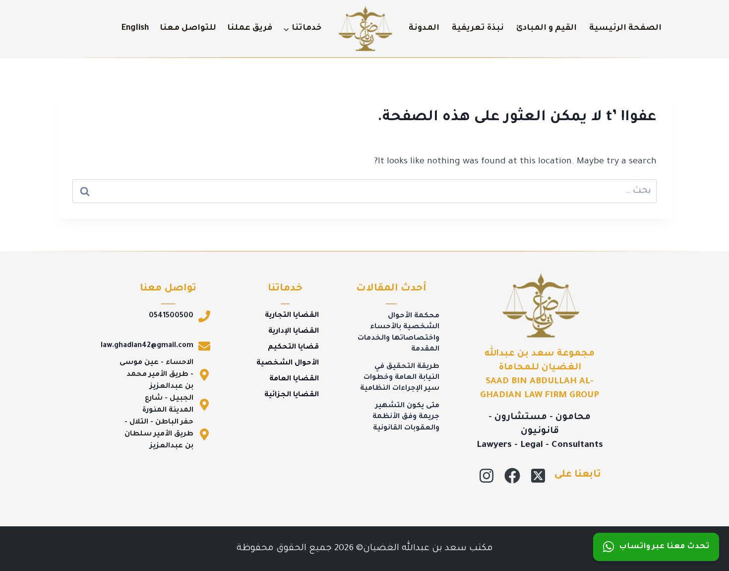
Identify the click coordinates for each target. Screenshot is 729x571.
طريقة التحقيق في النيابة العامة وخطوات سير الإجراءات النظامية (399, 378)
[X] (538, 476)
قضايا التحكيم (293, 348)
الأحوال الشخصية (287, 363)
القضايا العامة (294, 379)
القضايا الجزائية (291, 395)
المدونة (424, 28)
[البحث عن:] (364, 191)
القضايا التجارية (292, 316)
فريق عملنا (249, 28)
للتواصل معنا (188, 28)
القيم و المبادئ (546, 28)
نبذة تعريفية (478, 28)
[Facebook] (512, 476)
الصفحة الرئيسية (625, 28)
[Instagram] (486, 476)
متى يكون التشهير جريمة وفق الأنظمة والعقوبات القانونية (405, 417)
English (135, 28)
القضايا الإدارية (293, 332)
